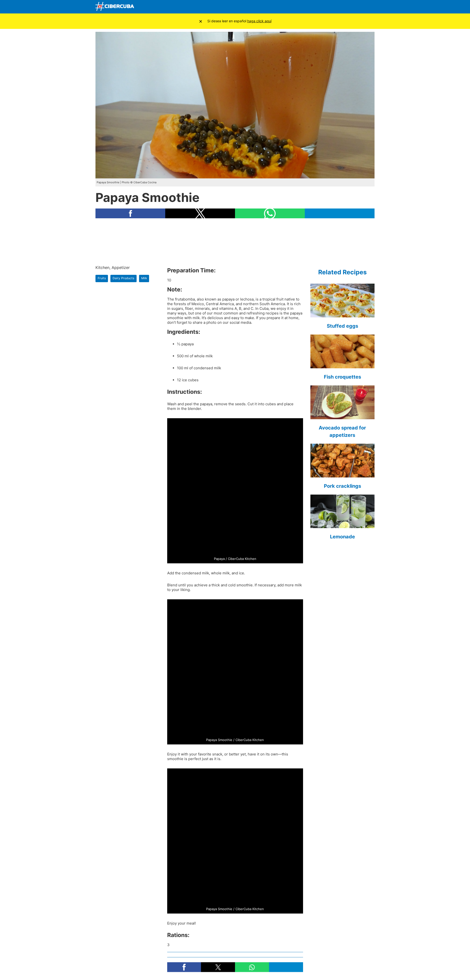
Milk (144, 278)
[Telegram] (358, 7)
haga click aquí (259, 21)
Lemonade (342, 537)
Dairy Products (123, 278)
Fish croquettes (342, 377)
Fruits (102, 278)
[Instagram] (369, 7)
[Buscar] (312, 6)
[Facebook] (323, 7)
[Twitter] (335, 7)
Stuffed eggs (342, 326)
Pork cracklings (342, 486)
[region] (235, 241)
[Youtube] (346, 7)
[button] (130, 213)
